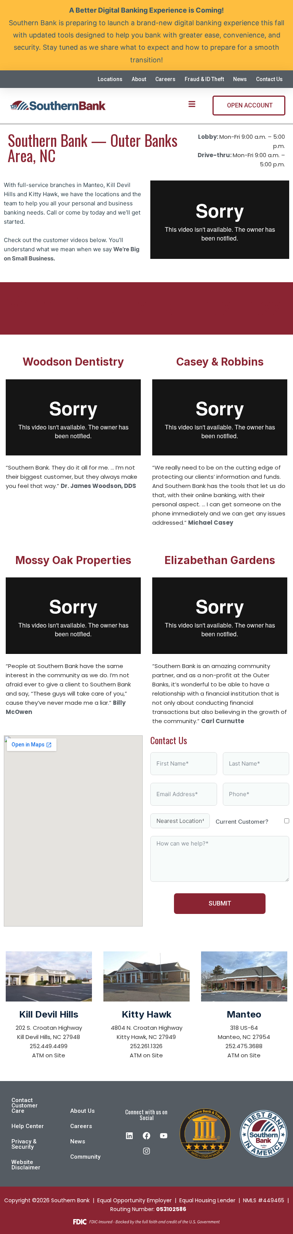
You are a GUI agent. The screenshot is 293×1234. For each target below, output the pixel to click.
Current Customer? (242, 821)
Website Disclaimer (25, 1165)
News (240, 79)
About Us (82, 1110)
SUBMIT (220, 903)
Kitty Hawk (146, 1014)
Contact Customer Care (24, 1105)
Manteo (244, 1014)
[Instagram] (146, 1151)
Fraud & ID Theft (204, 79)
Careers (165, 79)
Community (85, 1156)
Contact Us (269, 79)
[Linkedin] (129, 1135)
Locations (110, 79)
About (139, 79)
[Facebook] (146, 1135)
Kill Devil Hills (48, 1014)
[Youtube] (163, 1135)
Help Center (27, 1126)
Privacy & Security (24, 1144)
